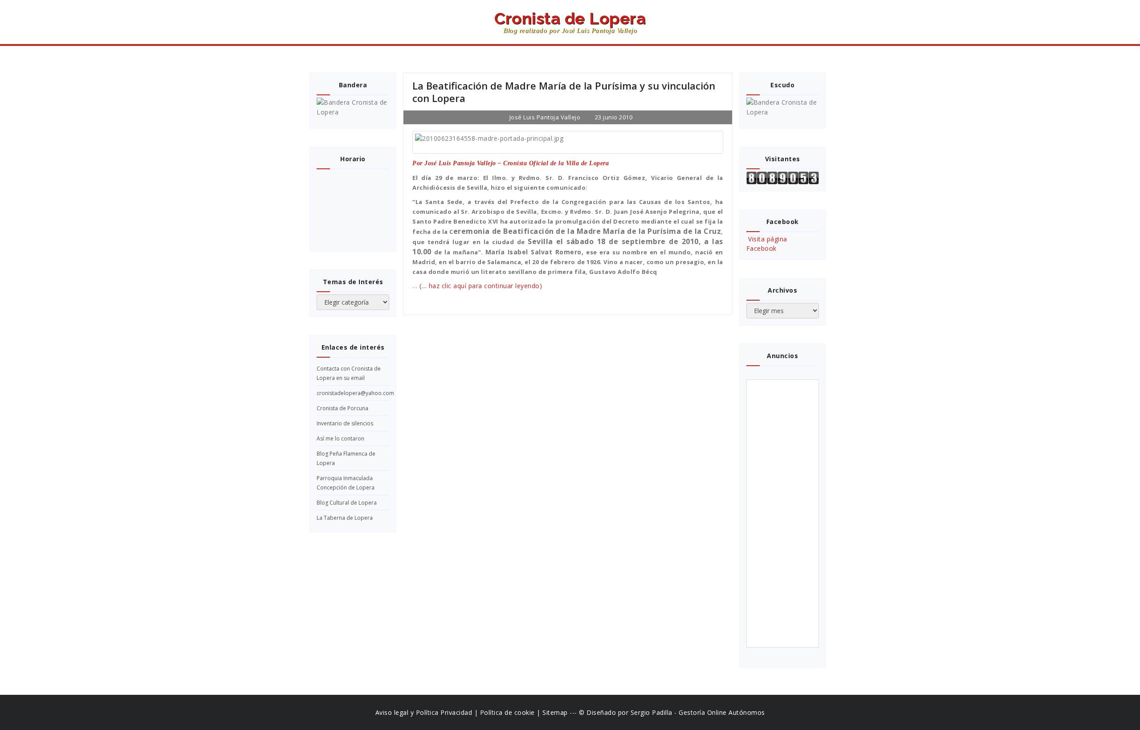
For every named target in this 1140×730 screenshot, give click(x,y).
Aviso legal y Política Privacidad (423, 712)
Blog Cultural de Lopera (347, 502)
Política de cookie (507, 712)
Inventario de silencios (345, 423)
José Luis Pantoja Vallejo (544, 117)
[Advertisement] (784, 513)
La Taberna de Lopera (345, 518)
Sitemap (555, 712)
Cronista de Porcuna (342, 408)
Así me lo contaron (340, 438)
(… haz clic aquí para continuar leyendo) (480, 285)
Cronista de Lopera (570, 22)
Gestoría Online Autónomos (722, 712)
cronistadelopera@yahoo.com (355, 393)
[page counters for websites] (782, 177)
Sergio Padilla (651, 712)
